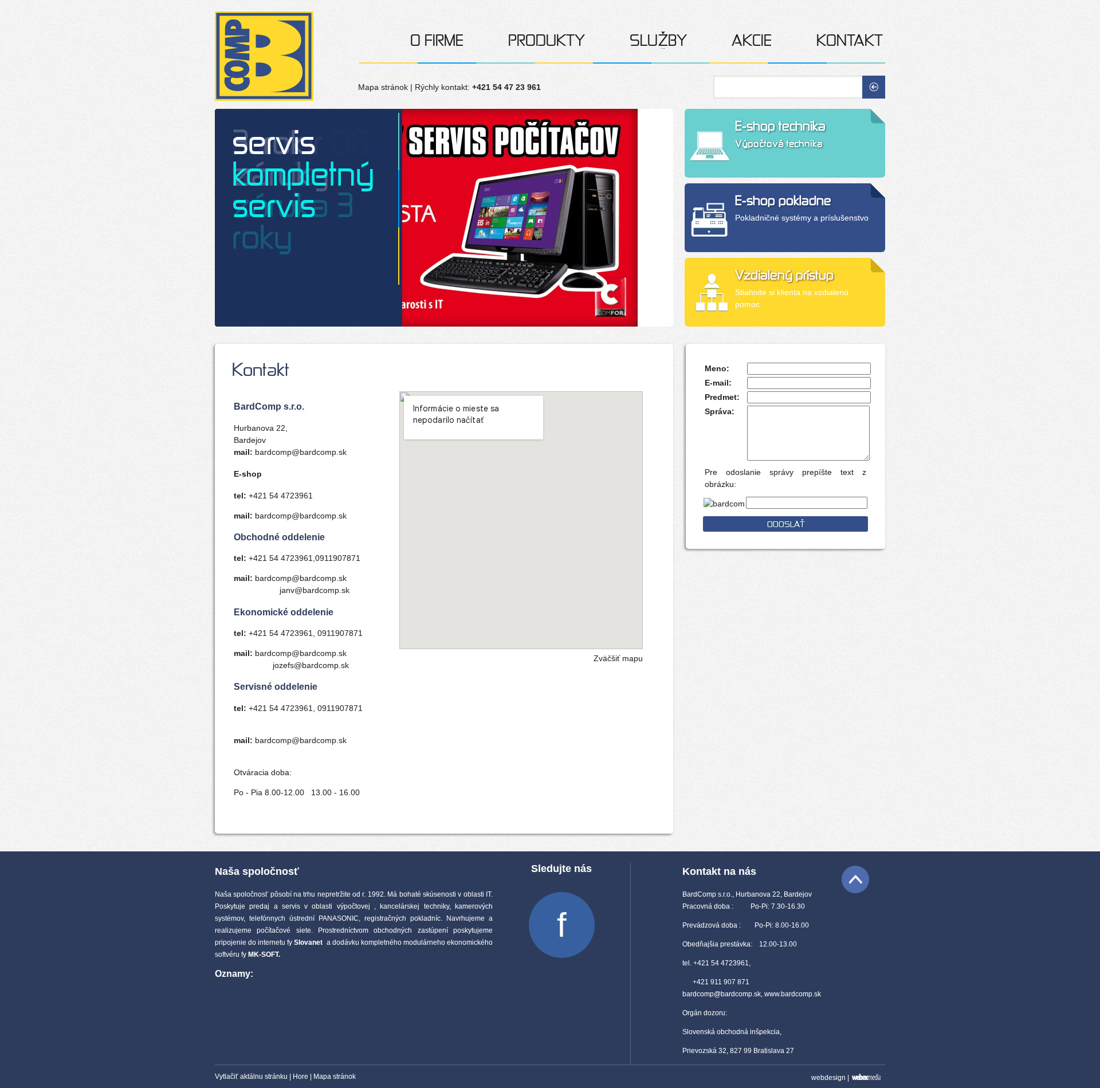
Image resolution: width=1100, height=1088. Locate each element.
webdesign (828, 1078)
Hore (300, 1077)
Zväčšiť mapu (618, 658)
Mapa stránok (383, 87)
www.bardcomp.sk (792, 994)
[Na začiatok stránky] (855, 879)
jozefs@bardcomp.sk (311, 665)
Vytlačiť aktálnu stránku (251, 1077)
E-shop (248, 473)
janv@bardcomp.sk (314, 590)
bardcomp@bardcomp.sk (301, 452)
